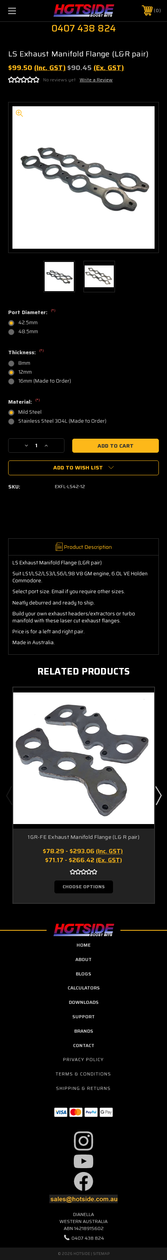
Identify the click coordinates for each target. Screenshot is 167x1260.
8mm (24, 363)
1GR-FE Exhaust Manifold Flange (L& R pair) (83, 837)
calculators (84, 987)
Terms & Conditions (83, 1073)
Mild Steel (30, 412)
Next (158, 795)
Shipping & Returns (83, 1088)
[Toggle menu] (23, 10)
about (83, 959)
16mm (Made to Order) (44, 380)
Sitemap (101, 1253)
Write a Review (96, 79)
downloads (84, 1002)
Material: (24, 402)
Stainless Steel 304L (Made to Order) (62, 421)
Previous (9, 795)
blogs (83, 973)
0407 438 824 (87, 1238)
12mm (25, 371)
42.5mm (28, 322)
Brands (83, 1031)
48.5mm (28, 331)
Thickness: (26, 353)
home (83, 945)
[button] (83, 1141)
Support (83, 1016)
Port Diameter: (32, 312)
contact (83, 1045)
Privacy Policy (83, 1059)
